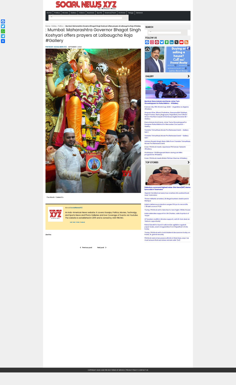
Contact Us (143, 370)
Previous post (87, 247)
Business (90, 13)
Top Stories (151, 162)
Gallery (73, 13)
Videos (82, 13)
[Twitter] (2, 26)
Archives (121, 13)
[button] (93, 121)
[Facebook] (2, 21)
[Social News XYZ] (86, 9)
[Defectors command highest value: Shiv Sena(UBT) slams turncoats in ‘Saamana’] (167, 184)
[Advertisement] (150, 5)
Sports (99, 13)
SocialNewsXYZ (76, 207)
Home (49, 13)
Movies (65, 13)
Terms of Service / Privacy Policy (124, 370)
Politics (57, 13)
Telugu (130, 13)
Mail (71, 222)
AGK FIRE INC (106, 370)
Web (74, 222)
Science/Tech (110, 13)
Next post (100, 247)
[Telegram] (2, 36)
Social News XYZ (60, 47)
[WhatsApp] (2, 31)
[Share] (2, 41)
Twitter (77, 222)
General (139, 13)
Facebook (82, 222)
